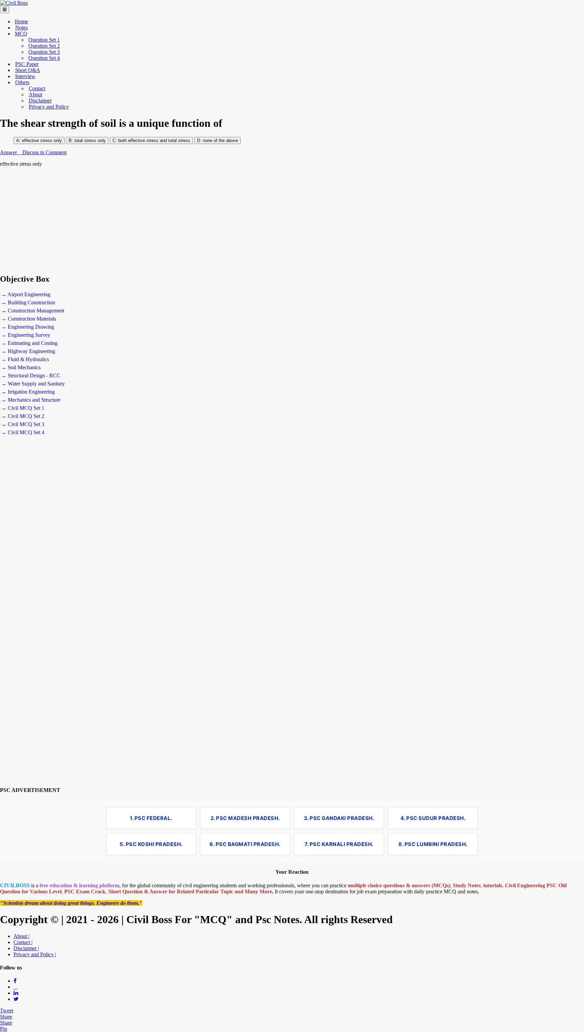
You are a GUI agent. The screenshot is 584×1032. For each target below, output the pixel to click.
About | (21, 936)
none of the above (220, 140)
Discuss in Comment (44, 152)
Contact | (23, 942)
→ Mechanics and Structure (30, 400)
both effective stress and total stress (153, 140)
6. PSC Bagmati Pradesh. (245, 844)
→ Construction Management (32, 310)
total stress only (90, 140)
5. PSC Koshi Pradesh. (151, 844)
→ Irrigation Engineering (28, 392)
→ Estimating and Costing (29, 343)
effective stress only (42, 140)
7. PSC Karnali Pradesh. (339, 844)
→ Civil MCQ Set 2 (22, 416)
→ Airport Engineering (25, 294)
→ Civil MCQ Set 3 (22, 424)
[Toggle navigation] (4, 9)
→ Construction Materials (28, 319)
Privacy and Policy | (35, 954)
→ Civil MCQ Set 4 (22, 432)
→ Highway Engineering (28, 351)
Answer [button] (9, 152)
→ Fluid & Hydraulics (25, 359)
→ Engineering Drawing (27, 327)
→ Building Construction (28, 302)
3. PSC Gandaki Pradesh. (339, 818)
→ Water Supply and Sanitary (33, 383)
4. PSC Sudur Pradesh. (433, 818)
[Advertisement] (203, 220)
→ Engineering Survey (25, 335)
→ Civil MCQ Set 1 (22, 408)
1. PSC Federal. (151, 818)
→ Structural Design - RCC (30, 375)
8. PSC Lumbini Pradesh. (432, 844)
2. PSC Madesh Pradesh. (245, 818)
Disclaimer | (26, 948)
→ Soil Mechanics (21, 367)
